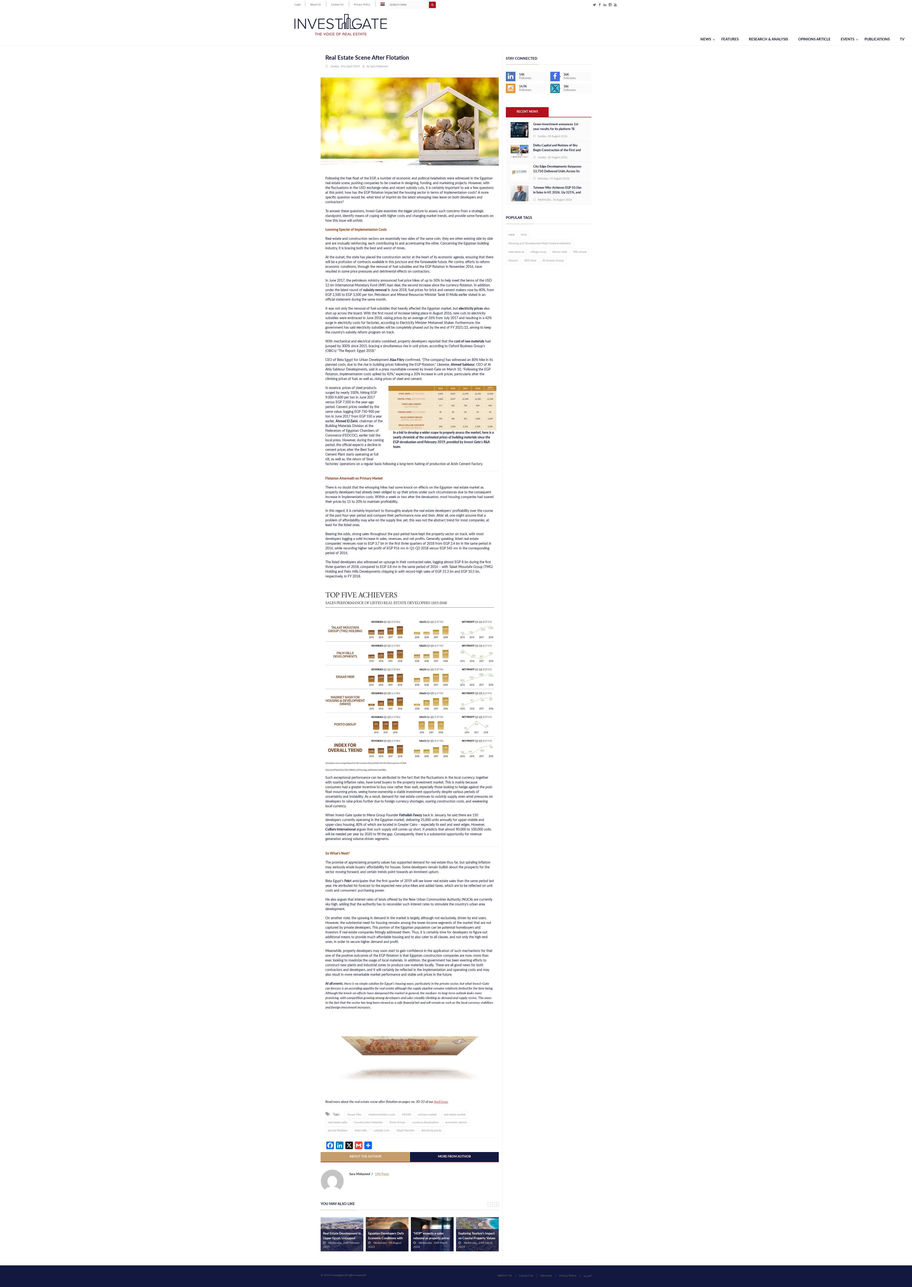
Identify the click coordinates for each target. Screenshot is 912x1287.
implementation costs (381, 1114)
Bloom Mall (559, 251)
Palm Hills (361, 1130)
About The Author (365, 1156)
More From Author (454, 1156)
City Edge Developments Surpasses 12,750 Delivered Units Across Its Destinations (557, 171)
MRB (511, 234)
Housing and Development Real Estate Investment (539, 243)
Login (297, 4)
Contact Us (337, 4)
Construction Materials (368, 1122)
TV (902, 39)
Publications (877, 39)
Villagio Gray (538, 251)
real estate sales (337, 1122)
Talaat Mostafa (405, 1130)
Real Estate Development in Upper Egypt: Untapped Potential (342, 1238)
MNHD (406, 1114)
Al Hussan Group (553, 260)
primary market (427, 1114)
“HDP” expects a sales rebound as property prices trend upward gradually (431, 1238)
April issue (441, 1102)
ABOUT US (505, 1275)
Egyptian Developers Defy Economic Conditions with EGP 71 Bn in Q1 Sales (386, 1238)
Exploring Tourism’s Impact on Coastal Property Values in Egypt (476, 1238)
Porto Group (397, 1122)
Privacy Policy (362, 4)
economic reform (456, 1122)
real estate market (455, 1114)
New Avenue (516, 251)
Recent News (527, 111)
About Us (315, 4)
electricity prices (431, 1130)
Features (730, 39)
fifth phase (579, 251)
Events (847, 39)
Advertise (546, 1275)
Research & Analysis (768, 39)
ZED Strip (530, 260)
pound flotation (338, 1130)
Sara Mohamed (379, 66)
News (705, 39)
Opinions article (814, 39)
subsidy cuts (381, 1130)
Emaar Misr (354, 1114)
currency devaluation (425, 1122)
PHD (524, 234)
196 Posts (382, 1174)
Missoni (513, 260)
